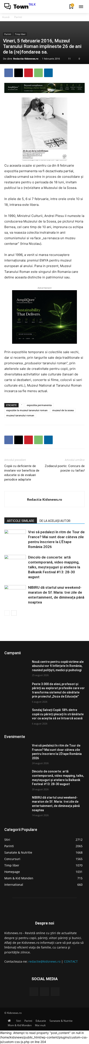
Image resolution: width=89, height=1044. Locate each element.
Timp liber (20, 34)
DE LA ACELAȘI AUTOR (55, 521)
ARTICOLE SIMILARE (20, 521)
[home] (10, 1021)
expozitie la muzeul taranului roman (27, 410)
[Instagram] (44, 991)
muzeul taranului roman (20, 415)
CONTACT (71, 961)
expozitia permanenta (39, 405)
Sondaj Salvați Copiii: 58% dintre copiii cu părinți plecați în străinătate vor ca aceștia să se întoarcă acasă (58, 714)
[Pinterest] (28, 73)
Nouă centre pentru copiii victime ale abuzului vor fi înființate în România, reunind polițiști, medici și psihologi (58, 666)
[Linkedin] (48, 73)
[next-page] (14, 613)
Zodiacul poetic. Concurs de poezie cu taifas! (65, 468)
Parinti (18, 17)
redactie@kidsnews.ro (44, 961)
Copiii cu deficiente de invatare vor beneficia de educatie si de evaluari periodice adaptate (21, 472)
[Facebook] (8, 73)
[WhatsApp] (38, 73)
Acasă (6, 17)
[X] (18, 73)
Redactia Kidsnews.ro (25, 58)
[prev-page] (7, 613)
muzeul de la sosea (63, 410)
